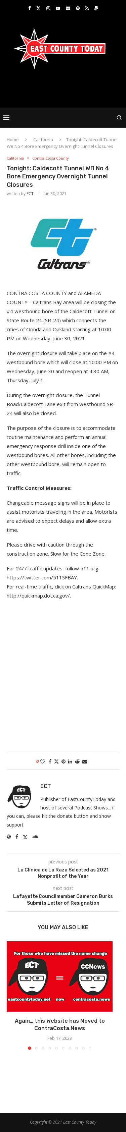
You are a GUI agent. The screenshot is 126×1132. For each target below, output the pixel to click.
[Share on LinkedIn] (70, 761)
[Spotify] (78, 8)
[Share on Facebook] (50, 761)
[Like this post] (42, 761)
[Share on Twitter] (56, 761)
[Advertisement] (64, 87)
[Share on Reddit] (77, 761)
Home (13, 139)
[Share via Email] (84, 761)
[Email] (68, 8)
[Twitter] (38, 8)
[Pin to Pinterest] (63, 761)
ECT (30, 193)
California (43, 139)
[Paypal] (96, 8)
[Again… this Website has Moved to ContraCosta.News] (60, 976)
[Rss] (87, 8)
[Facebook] (29, 8)
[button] (12, 995)
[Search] (119, 117)
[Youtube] (58, 8)
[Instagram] (48, 8)
